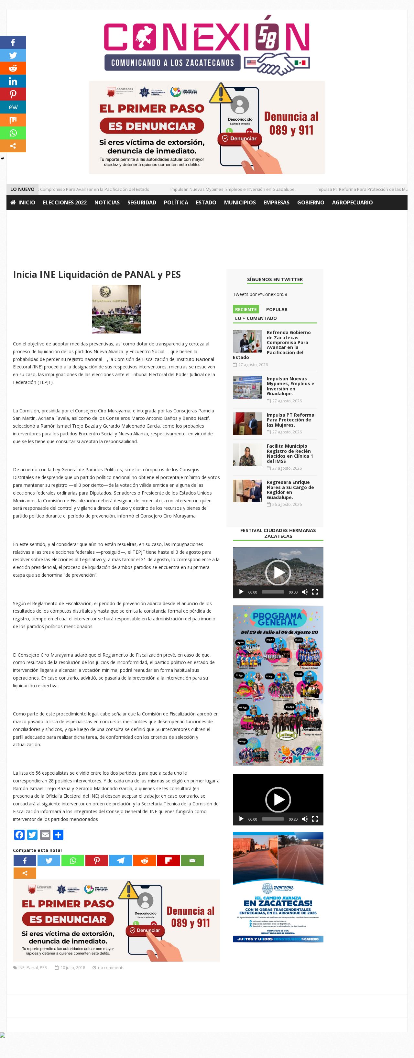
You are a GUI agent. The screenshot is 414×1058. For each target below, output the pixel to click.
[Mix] (13, 120)
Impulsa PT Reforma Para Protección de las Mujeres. (359, 189)
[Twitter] (49, 860)
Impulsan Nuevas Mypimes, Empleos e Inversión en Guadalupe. (224, 189)
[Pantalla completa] (315, 592)
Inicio (26, 202)
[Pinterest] (96, 860)
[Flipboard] (168, 860)
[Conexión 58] (207, 45)
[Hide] (2, 158)
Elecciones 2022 (65, 202)
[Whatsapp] (72, 860)
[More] (25, 873)
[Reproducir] (241, 592)
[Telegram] (120, 860)
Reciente (246, 309)
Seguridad (141, 202)
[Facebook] (25, 860)
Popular (277, 309)
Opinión (22, 217)
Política (176, 202)
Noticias (107, 202)
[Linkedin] (13, 81)
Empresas (276, 202)
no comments (111, 967)
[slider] (273, 592)
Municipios (240, 202)
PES (43, 967)
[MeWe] (13, 107)
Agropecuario (352, 202)
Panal (32, 967)
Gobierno (310, 202)
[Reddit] (144, 860)
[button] (278, 573)
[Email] (192, 860)
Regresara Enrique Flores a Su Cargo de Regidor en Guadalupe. (290, 489)
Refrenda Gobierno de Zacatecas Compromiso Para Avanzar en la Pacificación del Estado (272, 344)
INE (21, 967)
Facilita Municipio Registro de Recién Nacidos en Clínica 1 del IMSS (290, 453)
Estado (206, 202)
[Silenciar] (304, 592)
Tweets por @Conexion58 (260, 294)
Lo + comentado (256, 318)
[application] (278, 572)
